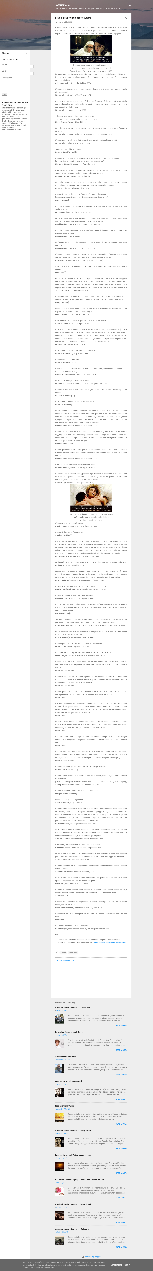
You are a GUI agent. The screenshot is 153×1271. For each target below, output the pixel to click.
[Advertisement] (91, 978)
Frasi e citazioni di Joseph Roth (68, 1081)
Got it (127, 1265)
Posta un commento (65, 961)
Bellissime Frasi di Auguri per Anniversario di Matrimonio (79, 1180)
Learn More (116, 1265)
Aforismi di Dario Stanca (65, 1057)
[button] (126, 18)
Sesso (95, 943)
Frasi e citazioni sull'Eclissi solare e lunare (73, 1155)
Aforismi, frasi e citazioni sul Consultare (72, 1007)
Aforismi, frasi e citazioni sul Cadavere (72, 1229)
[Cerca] (130, 6)
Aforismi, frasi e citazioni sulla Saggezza (73, 1130)
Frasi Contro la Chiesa (64, 1106)
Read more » (121, 1025)
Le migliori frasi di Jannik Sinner (69, 1032)
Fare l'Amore (121, 943)
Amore (102, 943)
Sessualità (73, 953)
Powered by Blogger (92, 1256)
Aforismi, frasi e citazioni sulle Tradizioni (73, 1204)
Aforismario (63, 5)
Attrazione (110, 943)
